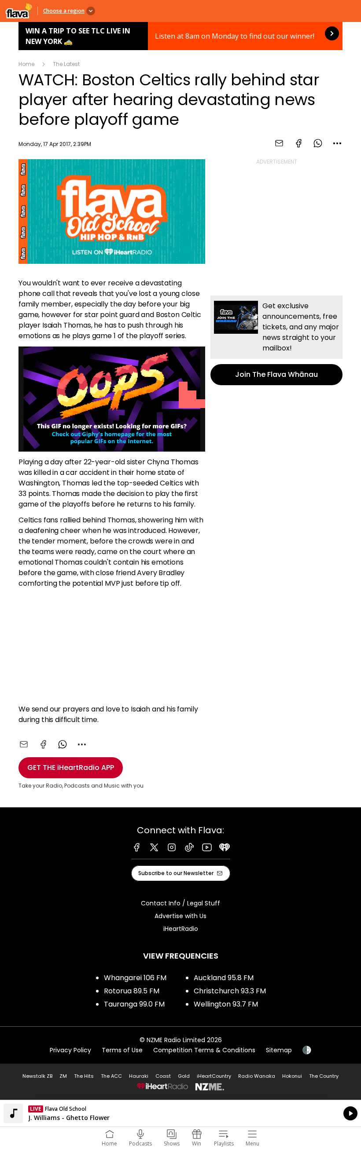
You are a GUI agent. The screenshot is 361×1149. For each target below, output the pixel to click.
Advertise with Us (180, 916)
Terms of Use (122, 1050)
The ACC (111, 1076)
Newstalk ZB (37, 1076)
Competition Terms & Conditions (204, 1050)
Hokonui (292, 1076)
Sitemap (279, 1050)
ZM (63, 1076)
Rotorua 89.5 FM (131, 991)
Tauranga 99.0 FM (134, 1004)
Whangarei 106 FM (135, 978)
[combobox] (337, 143)
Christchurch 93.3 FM (230, 991)
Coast (163, 1076)
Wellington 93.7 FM (226, 1004)
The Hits (84, 1076)
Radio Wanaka (256, 1076)
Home (26, 64)
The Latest (66, 64)
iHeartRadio (180, 928)
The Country (324, 1076)
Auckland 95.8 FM (224, 978)
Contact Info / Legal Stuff (180, 903)
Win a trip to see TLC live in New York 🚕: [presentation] (180, 36)
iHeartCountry (214, 1076)
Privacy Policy (70, 1050)
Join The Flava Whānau (276, 340)
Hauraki (138, 1076)
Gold (184, 1076)
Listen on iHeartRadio (180, 1113)
